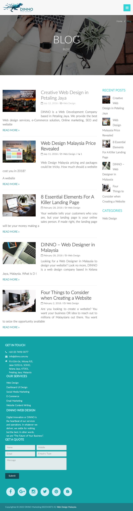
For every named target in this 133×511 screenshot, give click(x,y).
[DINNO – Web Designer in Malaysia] (106, 168)
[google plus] (22, 491)
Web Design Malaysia (66, 507)
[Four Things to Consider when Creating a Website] (106, 190)
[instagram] (33, 491)
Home (119, 21)
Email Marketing (14, 401)
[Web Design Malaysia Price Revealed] (106, 124)
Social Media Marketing (17, 392)
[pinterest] (56, 491)
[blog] (67, 491)
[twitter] (45, 491)
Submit (12, 476)
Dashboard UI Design (16, 387)
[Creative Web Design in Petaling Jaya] (106, 102)
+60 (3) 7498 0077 (18, 352)
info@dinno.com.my (18, 356)
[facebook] (10, 491)
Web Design (69, 103)
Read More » (11, 130)
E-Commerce (12, 396)
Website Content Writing (18, 405)
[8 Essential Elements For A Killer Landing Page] (106, 146)
